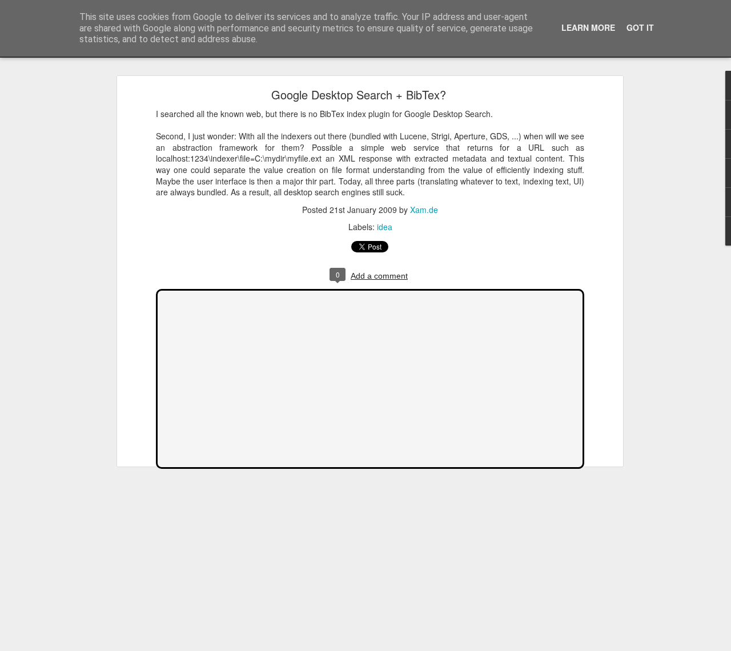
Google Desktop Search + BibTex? (358, 94)
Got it (640, 27)
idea (384, 226)
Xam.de (424, 209)
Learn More (588, 27)
